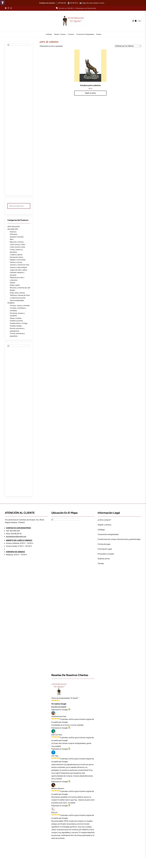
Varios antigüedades (17, 300)
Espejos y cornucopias (17, 260)
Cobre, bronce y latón (17, 244)
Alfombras (13, 234)
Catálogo (49, 34)
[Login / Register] (133, 21)
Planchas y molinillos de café (20, 288)
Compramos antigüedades (85, 34)
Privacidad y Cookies (106, 554)
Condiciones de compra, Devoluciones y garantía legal (119, 539)
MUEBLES (11, 303)
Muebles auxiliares (16, 321)
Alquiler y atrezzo (60, 34)
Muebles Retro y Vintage (18, 323)
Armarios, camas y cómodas (19, 305)
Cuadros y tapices (16, 255)
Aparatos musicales (17, 237)
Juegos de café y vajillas (18, 270)
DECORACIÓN (12, 229)
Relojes (12, 290)
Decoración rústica (16, 257)
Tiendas (98, 34)
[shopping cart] (136, 21)
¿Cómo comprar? (104, 520)
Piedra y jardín (15, 285)
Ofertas (12, 283)
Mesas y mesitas (15, 318)
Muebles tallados (16, 326)
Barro (12, 239)
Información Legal (105, 549)
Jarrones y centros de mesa (19, 265)
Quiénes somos (104, 559)
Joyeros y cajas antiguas (18, 267)
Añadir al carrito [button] (90, 93)
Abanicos (13, 232)
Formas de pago (104, 544)
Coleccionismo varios (17, 247)
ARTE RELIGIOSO (13, 227)
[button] (2, 2)
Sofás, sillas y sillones (17, 293)
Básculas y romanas (17, 242)
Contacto (71, 34)
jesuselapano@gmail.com (16, 536)
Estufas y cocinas (16, 262)
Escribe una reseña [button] (58, 707)
